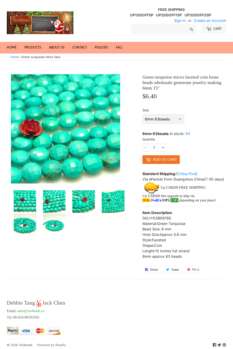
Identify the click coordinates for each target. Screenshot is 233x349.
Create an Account (210, 20)
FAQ (119, 47)
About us (57, 47)
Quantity (148, 139)
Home (12, 47)
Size (145, 110)
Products (32, 47)
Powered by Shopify (51, 345)
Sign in (180, 20)
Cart (217, 29)
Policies (101, 47)
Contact (79, 47)
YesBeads (26, 345)
